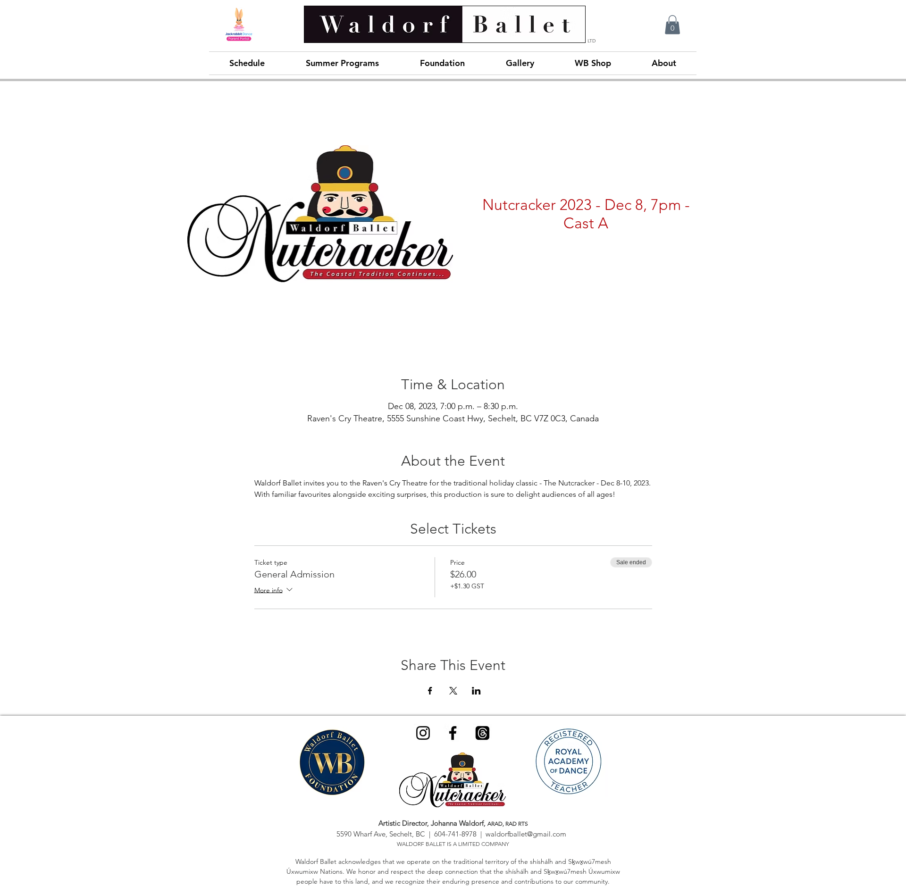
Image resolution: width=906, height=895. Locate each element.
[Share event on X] (453, 690)
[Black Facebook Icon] (453, 733)
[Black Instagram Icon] (423, 733)
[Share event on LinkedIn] (476, 690)
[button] (672, 24)
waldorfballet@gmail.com (526, 833)
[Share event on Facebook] (430, 690)
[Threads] (482, 733)
